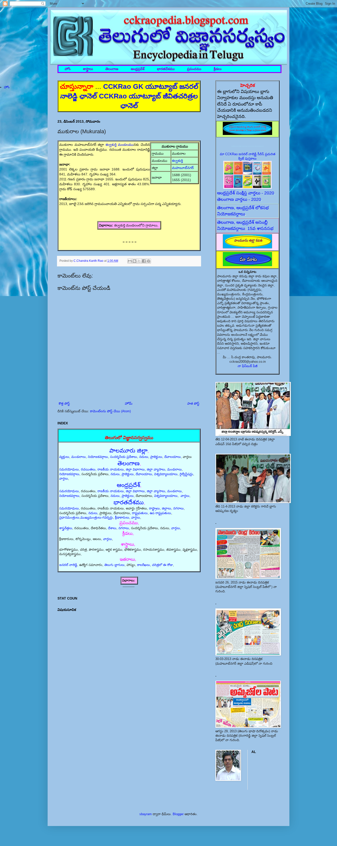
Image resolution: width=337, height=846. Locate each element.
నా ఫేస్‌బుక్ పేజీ (248, 366)
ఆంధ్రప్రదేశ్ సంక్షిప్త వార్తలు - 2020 (245, 192)
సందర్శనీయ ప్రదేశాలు (123, 457)
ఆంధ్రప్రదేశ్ (138, 69)
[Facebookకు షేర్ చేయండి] (143, 261)
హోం (68, 69)
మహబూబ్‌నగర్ (183, 168)
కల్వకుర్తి (178, 161)
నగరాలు (178, 508)
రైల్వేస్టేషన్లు (186, 474)
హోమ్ (128, 403)
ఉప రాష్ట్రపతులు (160, 513)
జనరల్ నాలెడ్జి (68, 565)
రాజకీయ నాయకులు (110, 469)
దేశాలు (112, 528)
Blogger (178, 814)
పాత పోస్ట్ (193, 403)
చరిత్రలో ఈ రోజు (162, 565)
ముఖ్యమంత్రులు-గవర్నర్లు (96, 517)
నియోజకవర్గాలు (98, 457)
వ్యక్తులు (64, 457)
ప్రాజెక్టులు (156, 457)
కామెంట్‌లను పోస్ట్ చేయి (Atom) (110, 411)
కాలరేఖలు (143, 565)
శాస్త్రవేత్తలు (65, 528)
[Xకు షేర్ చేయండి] (139, 261)
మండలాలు (78, 457)
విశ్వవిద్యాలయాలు (166, 474)
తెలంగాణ (111, 69)
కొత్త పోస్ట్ (64, 403)
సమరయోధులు (69, 469)
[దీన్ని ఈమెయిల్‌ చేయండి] (129, 261)
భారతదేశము (166, 69)
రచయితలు (88, 469)
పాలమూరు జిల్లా (128, 450)
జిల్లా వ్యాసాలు (156, 469)
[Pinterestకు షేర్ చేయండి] (148, 261)
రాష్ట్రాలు (154, 508)
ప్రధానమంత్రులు (69, 517)
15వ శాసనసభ (260, 228)
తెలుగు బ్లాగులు (114, 565)
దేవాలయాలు (172, 457)
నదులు (143, 457)
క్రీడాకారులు (122, 517)
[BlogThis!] (134, 261)
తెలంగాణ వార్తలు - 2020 (239, 199)
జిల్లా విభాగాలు (135, 469)
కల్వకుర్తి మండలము (120, 145)
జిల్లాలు (166, 508)
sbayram (145, 814)
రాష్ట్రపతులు (140, 513)
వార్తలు (63, 478)
